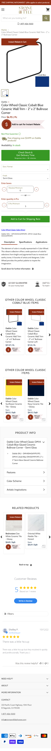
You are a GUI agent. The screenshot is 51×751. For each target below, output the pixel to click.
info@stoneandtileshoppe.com (13, 719)
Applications (41, 242)
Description (9, 242)
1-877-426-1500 (26, 23)
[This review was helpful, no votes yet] (41, 663)
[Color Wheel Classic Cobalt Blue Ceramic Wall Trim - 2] (25, 63)
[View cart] (47, 9)
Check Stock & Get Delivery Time (25, 155)
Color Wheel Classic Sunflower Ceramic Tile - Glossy (14, 402)
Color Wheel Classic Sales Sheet (13, 230)
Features (11, 472)
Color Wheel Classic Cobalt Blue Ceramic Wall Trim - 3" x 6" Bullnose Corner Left (35, 335)
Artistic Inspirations (16, 489)
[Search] (46, 18)
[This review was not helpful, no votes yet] (46, 663)
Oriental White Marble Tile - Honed (34, 536)
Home (4, 30)
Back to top (24, 564)
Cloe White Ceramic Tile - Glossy (14, 536)
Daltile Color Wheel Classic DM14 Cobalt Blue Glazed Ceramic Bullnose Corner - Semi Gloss (24, 444)
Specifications (25, 242)
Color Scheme (14, 481)
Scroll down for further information (15, 268)
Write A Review (25, 601)
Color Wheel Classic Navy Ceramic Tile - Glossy (35, 402)
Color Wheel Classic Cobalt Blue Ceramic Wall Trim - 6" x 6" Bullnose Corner (13, 335)
